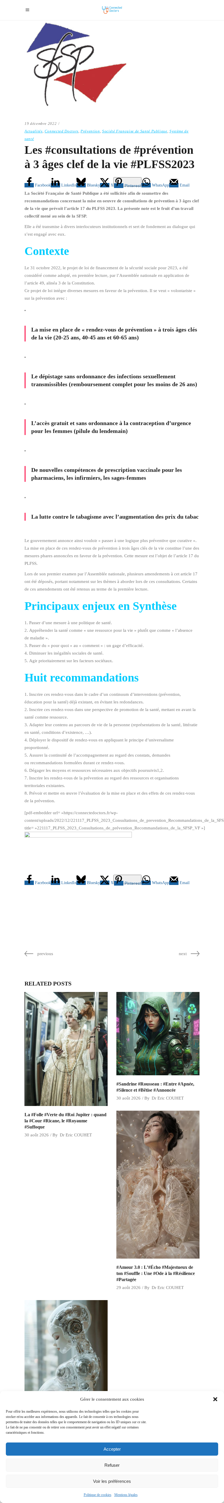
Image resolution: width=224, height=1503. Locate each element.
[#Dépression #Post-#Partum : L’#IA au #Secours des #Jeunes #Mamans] (66, 1374)
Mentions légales (126, 1495)
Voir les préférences (112, 1481)
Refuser (112, 1465)
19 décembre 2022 (40, 123)
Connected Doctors (61, 131)
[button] (215, 1399)
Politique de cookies (97, 1495)
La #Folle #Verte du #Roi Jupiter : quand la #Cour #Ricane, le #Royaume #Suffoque (65, 1120)
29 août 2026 (128, 1287)
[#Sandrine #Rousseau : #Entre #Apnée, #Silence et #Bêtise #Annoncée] (158, 1033)
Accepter (112, 1449)
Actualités (33, 131)
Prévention (90, 131)
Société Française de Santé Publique (134, 131)
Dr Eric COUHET (76, 1135)
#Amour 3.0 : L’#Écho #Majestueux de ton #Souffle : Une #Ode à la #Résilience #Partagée (155, 1273)
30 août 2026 (36, 1135)
